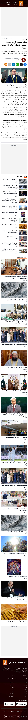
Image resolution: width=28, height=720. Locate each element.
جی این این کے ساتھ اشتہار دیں (11, 678)
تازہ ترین (12, 687)
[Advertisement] (14, 22)
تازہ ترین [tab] (25, 176)
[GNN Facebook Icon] (18, 716)
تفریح (26, 689)
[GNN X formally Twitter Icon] (14, 716)
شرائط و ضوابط (24, 678)
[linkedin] (13, 65)
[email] (9, 65)
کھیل (26, 691)
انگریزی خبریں (11, 696)
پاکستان (5, 39)
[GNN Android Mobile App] (21, 704)
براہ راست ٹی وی (11, 694)
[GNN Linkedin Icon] (5, 716)
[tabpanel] (14, 217)
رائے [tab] (18, 176)
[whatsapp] (17, 65)
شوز (13, 689)
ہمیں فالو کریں (24, 716)
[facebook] (25, 65)
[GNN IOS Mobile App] (9, 704)
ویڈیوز (13, 691)
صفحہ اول (10, 39)
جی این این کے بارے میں (23, 676)
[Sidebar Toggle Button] (25, 3)
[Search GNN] (2, 3)
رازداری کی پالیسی (13, 676)
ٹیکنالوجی (25, 694)
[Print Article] (5, 64)
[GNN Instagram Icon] (10, 716)
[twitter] (21, 65)
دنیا (26, 687)
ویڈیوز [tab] (21, 176)
